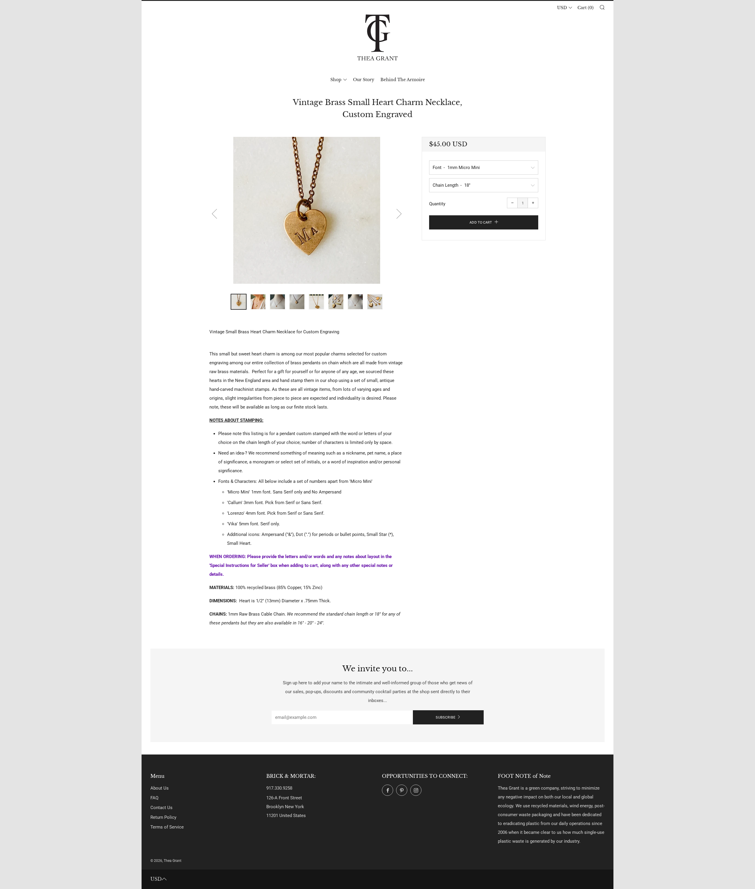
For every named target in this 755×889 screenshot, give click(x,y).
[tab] (239, 302)
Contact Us (161, 807)
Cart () (585, 7)
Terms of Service (167, 827)
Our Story (363, 79)
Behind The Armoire (402, 79)
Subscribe (445, 717)
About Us (159, 788)
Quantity (437, 203)
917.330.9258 (279, 788)
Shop (336, 79)
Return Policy (163, 817)
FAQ (154, 798)
